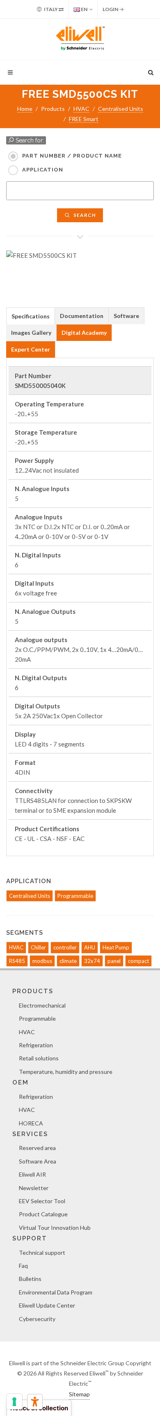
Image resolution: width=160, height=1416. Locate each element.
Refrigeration (36, 1045)
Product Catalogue (43, 1214)
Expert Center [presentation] (30, 349)
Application (42, 170)
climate (68, 961)
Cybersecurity (37, 1318)
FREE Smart (83, 118)
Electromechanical (42, 1005)
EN (83, 9)
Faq (23, 1265)
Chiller (38, 947)
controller (65, 947)
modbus (42, 961)
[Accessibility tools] (35, 1401)
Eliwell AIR (32, 1174)
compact (138, 961)
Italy (51, 9)
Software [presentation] (126, 315)
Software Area (37, 1161)
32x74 (92, 961)
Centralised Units (120, 108)
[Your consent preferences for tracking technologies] (14, 1401)
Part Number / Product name (72, 156)
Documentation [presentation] (81, 315)
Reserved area (37, 1147)
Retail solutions (39, 1058)
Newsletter (33, 1187)
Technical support (42, 1252)
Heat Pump (116, 947)
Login (111, 9)
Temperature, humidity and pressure (65, 1071)
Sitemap (79, 1394)
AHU (89, 947)
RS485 (17, 961)
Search (84, 215)
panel (114, 961)
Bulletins (30, 1278)
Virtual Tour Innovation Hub (55, 1227)
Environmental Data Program (55, 1292)
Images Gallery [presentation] (31, 332)
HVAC (81, 108)
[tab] (30, 315)
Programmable (75, 896)
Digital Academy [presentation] (84, 332)
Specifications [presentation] (30, 316)
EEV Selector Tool (42, 1200)
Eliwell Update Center (47, 1305)
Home (24, 108)
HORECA (31, 1123)
